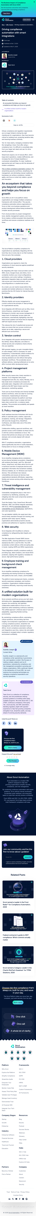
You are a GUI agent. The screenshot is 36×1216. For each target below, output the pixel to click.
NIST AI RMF (23, 1086)
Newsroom (22, 1181)
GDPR (21, 1076)
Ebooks (21, 1123)
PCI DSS (21, 1079)
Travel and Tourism (8, 1145)
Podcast (21, 1126)
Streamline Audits (7, 1079)
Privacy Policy (25, 1192)
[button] (33, 19)
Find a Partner (6, 1174)
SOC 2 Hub (22, 1152)
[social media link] (12, 1199)
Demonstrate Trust (7, 1101)
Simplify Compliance (8, 1076)
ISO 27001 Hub (23, 1155)
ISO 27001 (22, 1072)
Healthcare (5, 1142)
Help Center (23, 1139)
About (21, 1174)
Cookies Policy (18, 1195)
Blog (3, 24)
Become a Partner (7, 1171)
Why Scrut (5, 1069)
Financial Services (7, 1138)
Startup (4, 1119)
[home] (7, 19)
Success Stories (24, 1129)
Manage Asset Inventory (9, 1098)
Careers (21, 1177)
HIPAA (21, 1082)
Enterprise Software (8, 1135)
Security (21, 1184)
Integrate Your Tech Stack (8, 1109)
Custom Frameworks (25, 1089)
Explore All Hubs (24, 1162)
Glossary (22, 1136)
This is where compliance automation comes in (16, 169)
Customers (22, 1171)
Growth (4, 1123)
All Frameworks (24, 1093)
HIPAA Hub (22, 1158)
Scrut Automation (14, 1212)
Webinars (22, 1133)
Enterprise (5, 1126)
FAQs (20, 1143)
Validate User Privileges (9, 1095)
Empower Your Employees (6, 1083)
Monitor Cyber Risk (8, 1088)
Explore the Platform (8, 1072)
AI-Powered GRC (7, 1105)
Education (5, 1148)
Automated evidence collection (22, 601)
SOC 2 (21, 1069)
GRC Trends (9, 24)
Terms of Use (15, 1192)
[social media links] (9, 1199)
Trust (8, 1192)
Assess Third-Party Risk (9, 1091)
